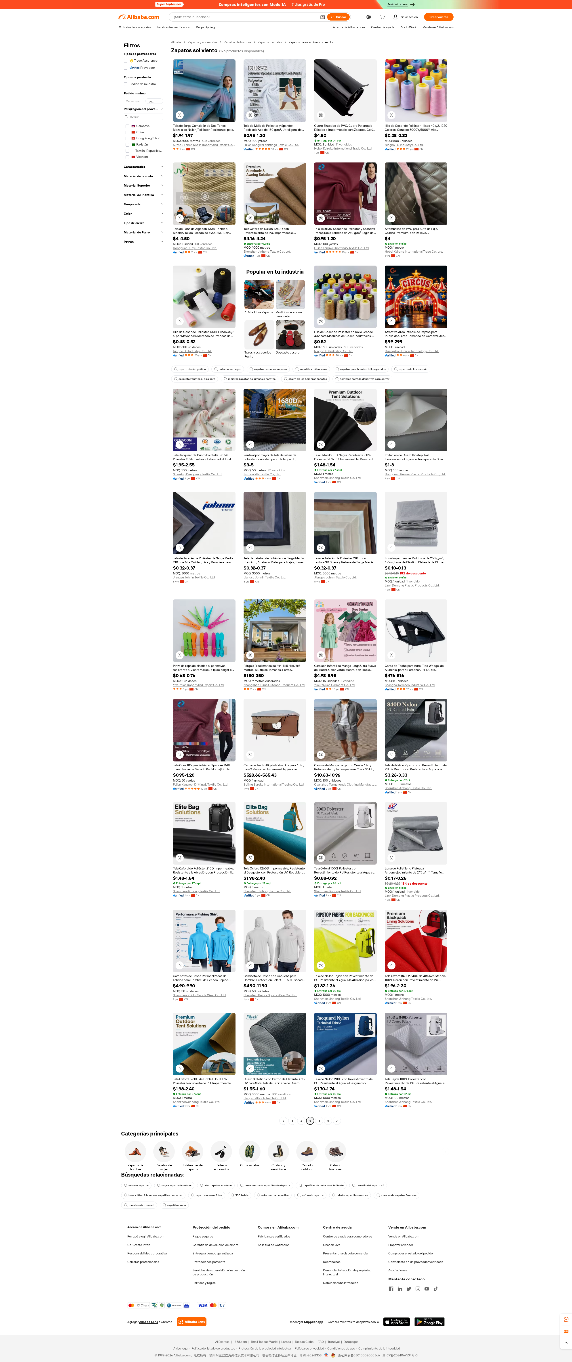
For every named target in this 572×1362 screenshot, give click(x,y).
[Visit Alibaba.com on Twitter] (409, 1288)
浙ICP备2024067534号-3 (400, 1355)
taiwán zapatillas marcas (352, 1195)
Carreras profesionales (143, 1262)
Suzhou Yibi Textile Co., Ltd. (262, 474)
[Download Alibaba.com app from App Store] (396, 1321)
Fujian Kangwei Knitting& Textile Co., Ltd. (271, 145)
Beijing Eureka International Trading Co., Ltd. (274, 784)
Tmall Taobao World (264, 1341)
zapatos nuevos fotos (209, 1195)
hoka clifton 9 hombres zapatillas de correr (155, 1195)
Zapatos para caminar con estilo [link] (311, 42)
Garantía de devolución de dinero (215, 1245)
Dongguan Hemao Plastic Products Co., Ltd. (415, 474)
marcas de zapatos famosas (398, 1195)
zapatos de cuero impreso (270, 369)
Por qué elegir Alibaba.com (145, 1236)
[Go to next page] (337, 1121)
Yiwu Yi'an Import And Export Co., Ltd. (198, 685)
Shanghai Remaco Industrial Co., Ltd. (410, 685)
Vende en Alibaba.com (403, 1236)
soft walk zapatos (313, 1195)
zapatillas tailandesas (313, 369)
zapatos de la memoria (413, 369)
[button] (322, 17)
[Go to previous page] (283, 1121)
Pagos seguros (203, 1236)
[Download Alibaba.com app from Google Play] (429, 1321)
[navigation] (143, 582)
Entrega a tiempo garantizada (213, 1253)
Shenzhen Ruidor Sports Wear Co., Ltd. (199, 995)
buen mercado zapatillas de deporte (267, 1185)
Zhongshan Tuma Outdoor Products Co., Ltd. (274, 685)
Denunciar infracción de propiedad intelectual (347, 1272)
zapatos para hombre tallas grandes (363, 369)
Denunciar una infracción (340, 1283)
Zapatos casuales (270, 42)
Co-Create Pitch (138, 1245)
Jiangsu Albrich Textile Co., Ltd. (265, 1098)
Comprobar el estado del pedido (410, 1253)
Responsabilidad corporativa (147, 1253)
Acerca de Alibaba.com (144, 1227)
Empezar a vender (400, 1245)
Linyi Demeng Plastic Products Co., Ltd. (412, 585)
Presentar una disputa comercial (345, 1253)
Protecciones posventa (209, 1262)
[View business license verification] (326, 1355)
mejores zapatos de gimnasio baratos (251, 379)
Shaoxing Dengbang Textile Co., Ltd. (197, 474)
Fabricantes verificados (274, 1236)
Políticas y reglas (204, 1283)
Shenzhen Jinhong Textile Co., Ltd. (267, 251)
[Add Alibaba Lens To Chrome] (191, 1321)
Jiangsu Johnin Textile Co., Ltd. (194, 577)
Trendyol (334, 1341)
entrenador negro (230, 369)
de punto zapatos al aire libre (197, 379)
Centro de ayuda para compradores (347, 1236)
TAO (321, 1341)
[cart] (383, 17)
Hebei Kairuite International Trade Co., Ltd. (343, 148)
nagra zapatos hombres (176, 1185)
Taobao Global (304, 1341)
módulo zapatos (138, 1185)
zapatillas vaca (176, 1205)
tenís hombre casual (141, 1205)
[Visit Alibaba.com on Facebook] (391, 1288)
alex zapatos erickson (218, 1185)
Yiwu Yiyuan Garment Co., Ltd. (334, 685)
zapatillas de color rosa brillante (323, 1185)
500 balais (241, 1195)
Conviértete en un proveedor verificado (415, 1262)
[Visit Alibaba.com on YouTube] (426, 1288)
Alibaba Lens (148, 1322)
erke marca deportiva (275, 1195)
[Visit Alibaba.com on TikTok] (435, 1288)
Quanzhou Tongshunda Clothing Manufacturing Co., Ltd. (345, 784)
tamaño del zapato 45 (370, 1185)
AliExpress (222, 1341)
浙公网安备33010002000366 (359, 1355)
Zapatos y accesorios (202, 42)
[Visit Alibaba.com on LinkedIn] (400, 1288)
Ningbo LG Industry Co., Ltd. (404, 145)
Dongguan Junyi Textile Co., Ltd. (195, 248)
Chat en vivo (331, 1245)
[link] (566, 1319)
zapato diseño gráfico (192, 369)
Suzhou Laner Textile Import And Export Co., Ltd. (204, 145)
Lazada (286, 1341)
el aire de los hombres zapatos (307, 379)
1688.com (240, 1341)
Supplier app (313, 1322)
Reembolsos (332, 1262)
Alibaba (176, 42)
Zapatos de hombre (237, 42)
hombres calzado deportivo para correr (364, 379)
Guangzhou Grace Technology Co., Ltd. (412, 351)
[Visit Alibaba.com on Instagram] (418, 1288)
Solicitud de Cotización (274, 1245)
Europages (350, 1341)
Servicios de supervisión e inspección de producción (219, 1272)
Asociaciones (397, 1270)
